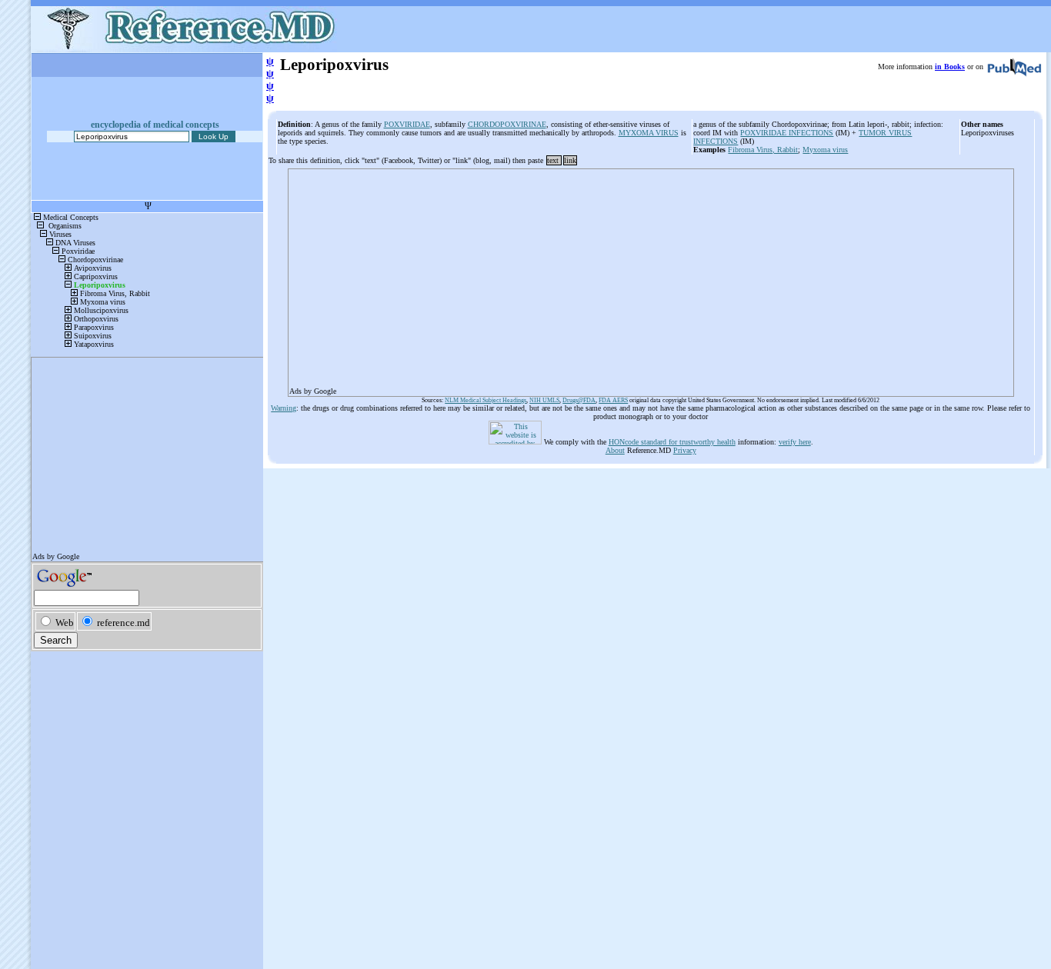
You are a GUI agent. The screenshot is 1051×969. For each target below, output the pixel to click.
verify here (795, 442)
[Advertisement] (651, 277)
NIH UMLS (544, 400)
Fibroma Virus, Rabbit (763, 149)
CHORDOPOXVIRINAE (507, 124)
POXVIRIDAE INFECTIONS (786, 132)
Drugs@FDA (579, 400)
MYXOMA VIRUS (649, 132)
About (615, 450)
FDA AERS (613, 400)
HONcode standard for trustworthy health (672, 442)
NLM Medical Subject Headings (485, 400)
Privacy (684, 450)
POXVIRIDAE (407, 124)
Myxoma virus (825, 149)
